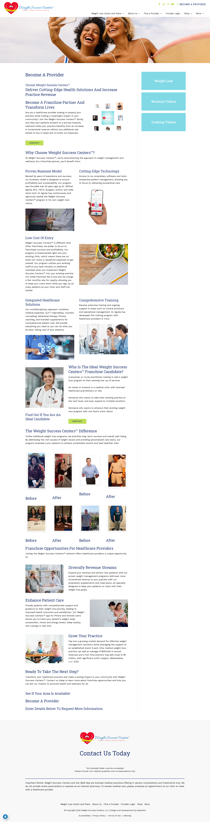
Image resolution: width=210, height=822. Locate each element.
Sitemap (127, 815)
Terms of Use (114, 815)
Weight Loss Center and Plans (75, 804)
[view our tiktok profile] (164, 4)
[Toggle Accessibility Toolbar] (5, 817)
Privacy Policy (99, 815)
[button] (34, 142)
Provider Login (128, 804)
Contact (34, 143)
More (147, 804)
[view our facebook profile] (159, 4)
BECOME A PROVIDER (193, 4)
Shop (140, 804)
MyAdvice (141, 810)
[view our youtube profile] (172, 4)
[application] (122, 13)
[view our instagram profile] (168, 4)
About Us (97, 804)
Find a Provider (111, 804)
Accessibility (84, 815)
